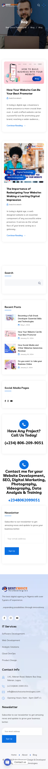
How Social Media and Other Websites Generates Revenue (30, 348)
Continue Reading (15, 125)
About (24, 755)
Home (14, 755)
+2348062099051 (24, 500)
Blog (37, 78)
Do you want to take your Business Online (30, 362)
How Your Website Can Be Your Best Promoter (30, 333)
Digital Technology (25, 172)
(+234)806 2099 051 (17, 686)
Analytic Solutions (10, 647)
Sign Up (12, 551)
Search (9, 272)
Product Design (9, 660)
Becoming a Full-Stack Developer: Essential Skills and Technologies (30, 318)
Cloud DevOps (9, 653)
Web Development (15, 177)
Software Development (13, 633)
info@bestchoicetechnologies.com (23, 691)
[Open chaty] (7, 762)
